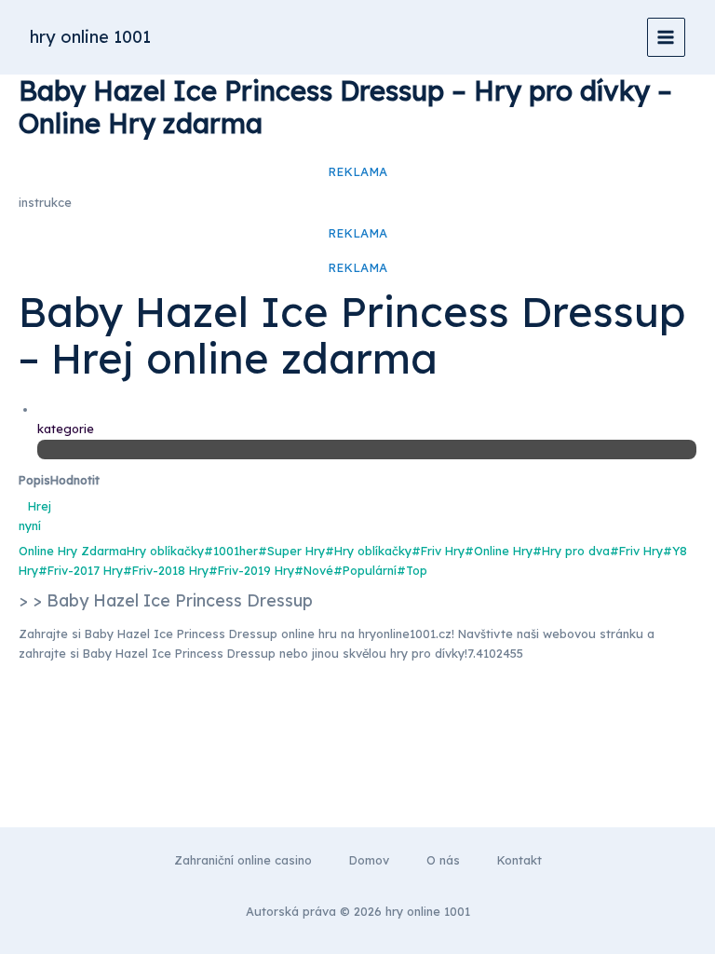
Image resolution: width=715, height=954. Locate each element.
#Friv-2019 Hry (251, 570)
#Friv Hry (438, 550)
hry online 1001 (90, 37)
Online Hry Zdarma (73, 550)
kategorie (65, 428)
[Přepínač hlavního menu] (666, 37)
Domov (369, 859)
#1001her (231, 550)
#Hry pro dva (571, 550)
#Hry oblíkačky (368, 550)
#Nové (313, 570)
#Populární (365, 570)
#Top (412, 570)
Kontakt (519, 859)
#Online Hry (499, 550)
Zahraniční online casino (243, 859)
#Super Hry (291, 550)
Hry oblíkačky (165, 550)
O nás (443, 859)
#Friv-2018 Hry (166, 570)
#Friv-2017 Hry (80, 570)
